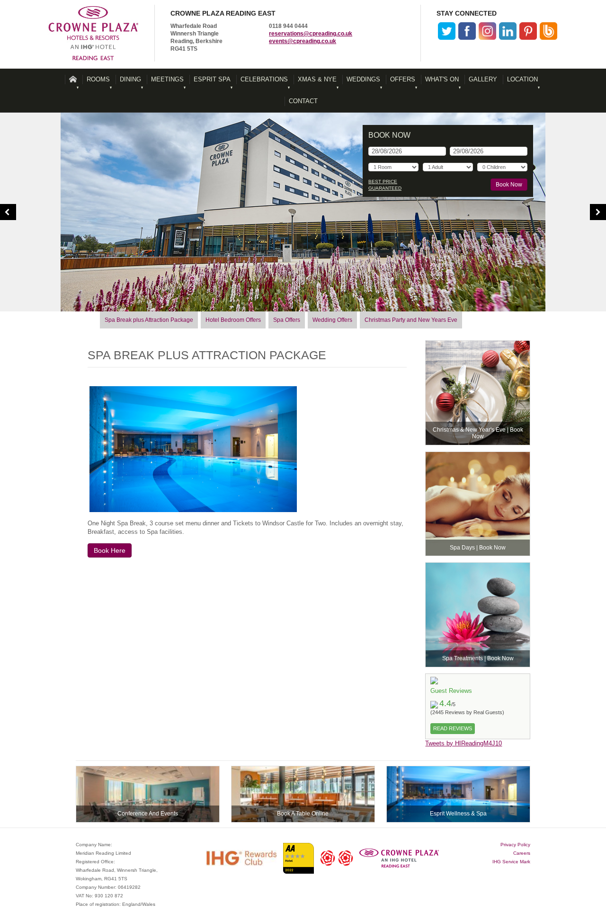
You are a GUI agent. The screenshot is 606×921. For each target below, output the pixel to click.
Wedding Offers (332, 320)
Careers (521, 853)
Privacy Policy (515, 844)
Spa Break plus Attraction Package (149, 320)
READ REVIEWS (452, 728)
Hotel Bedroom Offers (233, 320)
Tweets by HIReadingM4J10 (463, 743)
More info (478, 393)
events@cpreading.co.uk (302, 41)
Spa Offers (286, 320)
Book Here (109, 550)
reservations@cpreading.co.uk (310, 33)
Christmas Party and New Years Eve (411, 320)
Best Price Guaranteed (384, 185)
